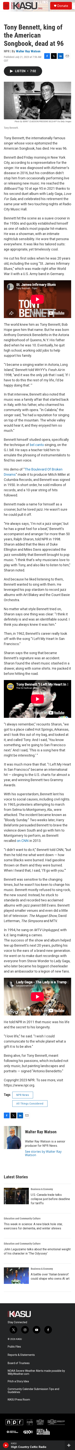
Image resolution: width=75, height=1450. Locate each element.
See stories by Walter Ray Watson (43, 1153)
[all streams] (70, 1445)
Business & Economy (42, 1189)
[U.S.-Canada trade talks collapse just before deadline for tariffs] (16, 1196)
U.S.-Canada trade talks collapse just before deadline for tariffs (50, 1199)
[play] (5, 1445)
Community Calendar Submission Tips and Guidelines (33, 1391)
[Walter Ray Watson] (12, 1137)
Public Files (14, 1346)
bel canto (37, 445)
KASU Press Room (19, 1399)
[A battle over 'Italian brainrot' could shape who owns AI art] (16, 1275)
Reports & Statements (21, 1355)
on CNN (23, 841)
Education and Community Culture (22, 1218)
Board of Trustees (19, 1363)
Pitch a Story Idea (18, 1381)
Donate (62, 5)
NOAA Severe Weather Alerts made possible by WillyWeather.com (36, 1372)
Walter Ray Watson (28, 51)
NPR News (22, 1094)
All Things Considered (29, 1103)
